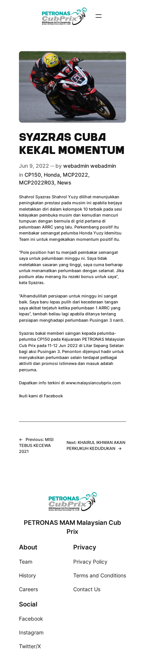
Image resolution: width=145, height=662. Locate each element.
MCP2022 (75, 174)
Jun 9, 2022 (34, 166)
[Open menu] (98, 16)
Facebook (53, 395)
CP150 (33, 174)
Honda (52, 174)
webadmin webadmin (89, 166)
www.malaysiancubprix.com (93, 382)
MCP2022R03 (36, 182)
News (64, 182)
